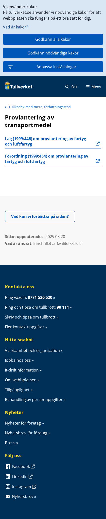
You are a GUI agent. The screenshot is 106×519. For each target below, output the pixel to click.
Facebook (21, 466)
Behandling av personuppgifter (34, 399)
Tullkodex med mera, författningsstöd (40, 107)
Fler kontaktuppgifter (24, 327)
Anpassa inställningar (56, 66)
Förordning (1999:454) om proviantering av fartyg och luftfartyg (47, 158)
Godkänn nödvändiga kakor (53, 53)
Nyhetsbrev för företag (26, 433)
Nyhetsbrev (22, 496)
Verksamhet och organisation (32, 350)
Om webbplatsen (20, 380)
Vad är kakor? (15, 27)
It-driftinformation (22, 370)
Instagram (22, 486)
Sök (73, 86)
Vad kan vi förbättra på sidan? (43, 216)
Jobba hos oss (18, 360)
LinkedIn (20, 476)
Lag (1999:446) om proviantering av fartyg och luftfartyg (46, 141)
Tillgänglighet (17, 389)
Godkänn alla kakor (53, 39)
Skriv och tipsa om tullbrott (30, 317)
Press (10, 442)
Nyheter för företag (23, 423)
